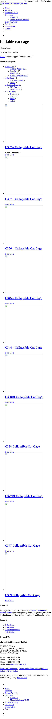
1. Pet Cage (9, 66)
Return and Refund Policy (29, 669)
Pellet (12, 99)
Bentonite (14, 94)
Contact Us (9, 24)
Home (7, 8)
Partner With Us (11, 13)
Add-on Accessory (17, 69)
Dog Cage (14, 73)
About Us (14, 17)
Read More (9, 155)
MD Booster (15, 87)
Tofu (12, 101)
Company (9, 15)
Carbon (13, 96)
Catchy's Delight (16, 80)
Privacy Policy (12, 671)
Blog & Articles (11, 22)
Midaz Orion (22, 677)
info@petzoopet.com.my (16, 664)
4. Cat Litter (10, 92)
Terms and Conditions (9, 669)
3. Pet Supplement (12, 85)
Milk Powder (15, 89)
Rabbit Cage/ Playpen (19, 76)
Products (8, 10)
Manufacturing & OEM (19, 19)
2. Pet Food (9, 78)
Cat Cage (14, 71)
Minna (12, 83)
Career (7, 29)
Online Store (10, 26)
